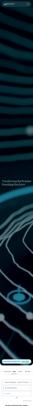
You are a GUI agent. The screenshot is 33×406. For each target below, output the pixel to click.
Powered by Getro (27, 400)
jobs (14, 371)
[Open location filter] (29, 394)
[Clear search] (29, 382)
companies (7, 371)
